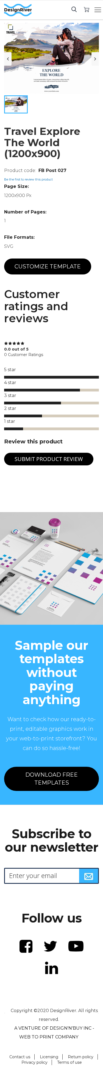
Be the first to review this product (28, 179)
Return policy (80, 1056)
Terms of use (69, 1062)
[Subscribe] (88, 875)
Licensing (49, 1056)
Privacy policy (34, 1062)
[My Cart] (87, 9)
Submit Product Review (49, 459)
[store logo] (18, 10)
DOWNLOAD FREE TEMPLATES (51, 778)
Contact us (19, 1056)
